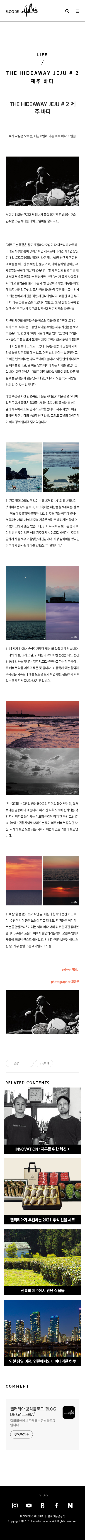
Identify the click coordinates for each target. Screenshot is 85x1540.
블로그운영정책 (56, 1516)
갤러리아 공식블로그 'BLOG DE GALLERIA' (33, 1412)
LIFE (42, 54)
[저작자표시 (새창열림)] (55, 1063)
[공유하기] (23, 1063)
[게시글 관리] (28, 1063)
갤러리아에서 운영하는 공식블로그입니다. (32, 1423)
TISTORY (42, 1495)
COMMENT (17, 1386)
